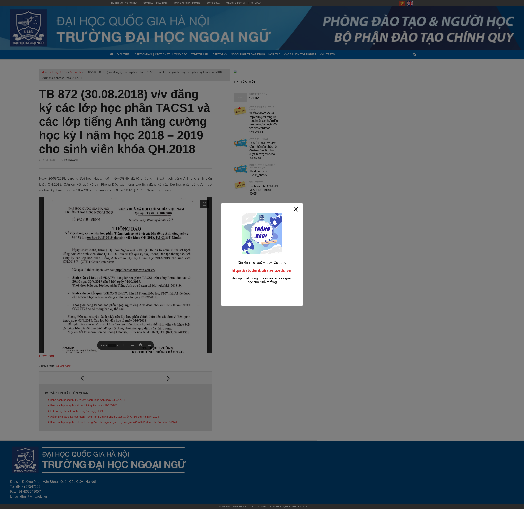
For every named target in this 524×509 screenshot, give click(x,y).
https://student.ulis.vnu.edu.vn (261, 270)
